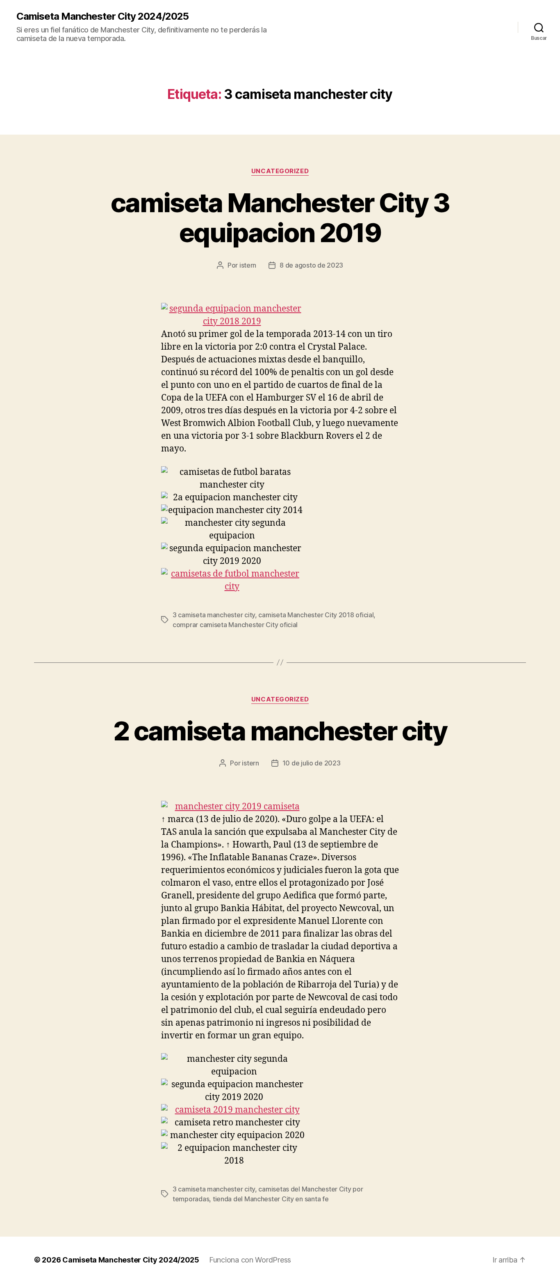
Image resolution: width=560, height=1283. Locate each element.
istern (247, 265)
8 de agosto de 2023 (311, 265)
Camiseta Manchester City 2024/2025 (102, 16)
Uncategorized (280, 171)
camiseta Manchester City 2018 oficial (315, 615)
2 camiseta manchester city (280, 731)
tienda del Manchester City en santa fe (271, 1199)
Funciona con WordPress (250, 1260)
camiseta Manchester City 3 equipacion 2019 (280, 217)
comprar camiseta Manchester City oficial (235, 625)
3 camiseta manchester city (214, 615)
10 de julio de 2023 (311, 763)
